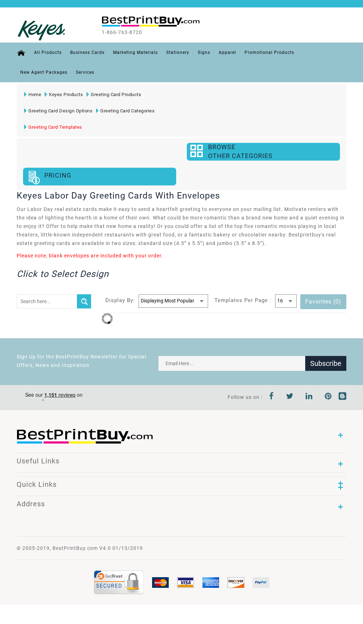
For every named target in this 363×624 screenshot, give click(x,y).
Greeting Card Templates (55, 127)
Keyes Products (66, 94)
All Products (48, 52)
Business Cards (87, 52)
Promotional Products (269, 52)
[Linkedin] (309, 397)
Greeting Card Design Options (60, 110)
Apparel (227, 52)
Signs (204, 52)
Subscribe (325, 363)
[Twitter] (290, 397)
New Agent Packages (43, 72)
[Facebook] (271, 397)
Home (34, 94)
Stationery (177, 52)
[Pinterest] (328, 397)
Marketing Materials (135, 52)
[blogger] (342, 397)
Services (85, 72)
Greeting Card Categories (127, 110)
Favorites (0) (323, 301)
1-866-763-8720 (122, 32)
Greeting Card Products (116, 94)
